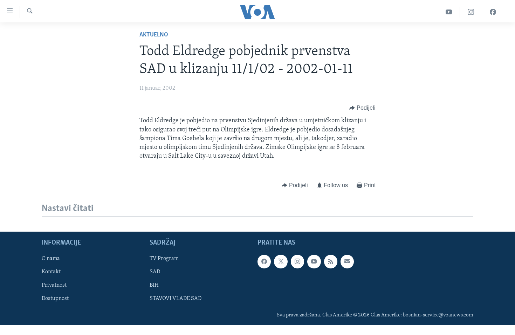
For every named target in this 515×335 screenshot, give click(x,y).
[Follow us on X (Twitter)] (280, 261)
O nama (51, 258)
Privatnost (54, 285)
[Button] (362, 107)
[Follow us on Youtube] (314, 261)
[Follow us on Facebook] (264, 261)
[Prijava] (347, 261)
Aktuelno (153, 35)
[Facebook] (493, 12)
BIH (154, 285)
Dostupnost (55, 298)
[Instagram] (471, 12)
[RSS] (330, 261)
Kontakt (51, 272)
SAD (155, 272)
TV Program (164, 258)
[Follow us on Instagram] (297, 261)
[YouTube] (449, 12)
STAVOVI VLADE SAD (175, 298)
